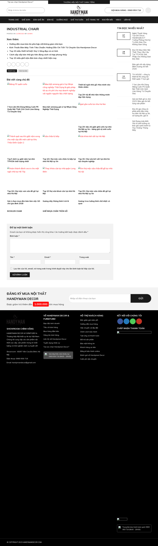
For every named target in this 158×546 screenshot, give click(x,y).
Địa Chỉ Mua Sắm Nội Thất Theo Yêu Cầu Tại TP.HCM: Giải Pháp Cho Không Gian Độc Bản (141, 54)
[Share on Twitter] (13, 64)
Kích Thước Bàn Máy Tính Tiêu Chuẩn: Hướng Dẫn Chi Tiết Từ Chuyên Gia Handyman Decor (53, 47)
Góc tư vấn (23, 71)
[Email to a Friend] (18, 64)
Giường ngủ (62, 20)
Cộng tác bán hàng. (51, 335)
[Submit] (42, 10)
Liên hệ (127, 20)
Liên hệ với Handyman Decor (54, 339)
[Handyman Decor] (79, 10)
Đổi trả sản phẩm (87, 339)
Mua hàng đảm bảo (51, 331)
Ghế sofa (26, 20)
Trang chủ (13, 20)
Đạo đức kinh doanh (51, 323)
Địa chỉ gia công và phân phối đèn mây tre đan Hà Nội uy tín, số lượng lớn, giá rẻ (141, 112)
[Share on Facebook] (9, 64)
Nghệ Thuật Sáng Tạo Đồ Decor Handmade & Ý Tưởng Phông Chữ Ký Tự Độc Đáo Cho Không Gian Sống (141, 39)
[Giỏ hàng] (148, 10)
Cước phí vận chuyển (88, 359)
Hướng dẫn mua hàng (89, 324)
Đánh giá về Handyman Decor (92, 355)
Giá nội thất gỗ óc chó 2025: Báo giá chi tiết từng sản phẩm (141, 101)
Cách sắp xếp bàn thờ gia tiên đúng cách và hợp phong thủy (38, 54)
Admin (29, 33)
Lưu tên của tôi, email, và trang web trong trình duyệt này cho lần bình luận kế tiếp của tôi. (54, 269)
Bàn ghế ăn (38, 20)
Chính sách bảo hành (88, 332)
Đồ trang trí (92, 20)
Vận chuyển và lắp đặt (89, 328)
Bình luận (15, 236)
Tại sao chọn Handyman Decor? (20, 2)
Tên (12, 257)
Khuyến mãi (107, 20)
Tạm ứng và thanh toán (89, 336)
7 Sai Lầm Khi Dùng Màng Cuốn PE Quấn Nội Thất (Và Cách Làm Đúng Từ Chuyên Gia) (141, 89)
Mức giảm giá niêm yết (89, 320)
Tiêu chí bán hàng (50, 327)
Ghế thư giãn (77, 20)
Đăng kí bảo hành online (90, 351)
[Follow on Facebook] (120, 321)
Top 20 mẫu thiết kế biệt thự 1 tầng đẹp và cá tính (33, 51)
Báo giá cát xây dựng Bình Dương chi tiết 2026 (141, 66)
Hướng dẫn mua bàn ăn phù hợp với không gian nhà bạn (36, 44)
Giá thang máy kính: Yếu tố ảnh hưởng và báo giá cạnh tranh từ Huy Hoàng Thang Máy (141, 125)
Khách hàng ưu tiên (88, 347)
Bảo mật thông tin (87, 343)
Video (118, 20)
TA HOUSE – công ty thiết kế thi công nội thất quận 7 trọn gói (141, 76)
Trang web (84, 257)
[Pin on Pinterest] (22, 64)
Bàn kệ (50, 20)
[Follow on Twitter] (126, 321)
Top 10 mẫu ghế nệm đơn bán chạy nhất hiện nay (33, 58)
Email (48, 257)
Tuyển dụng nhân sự (51, 343)
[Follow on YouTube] (139, 321)
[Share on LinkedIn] (27, 64)
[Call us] (133, 321)
